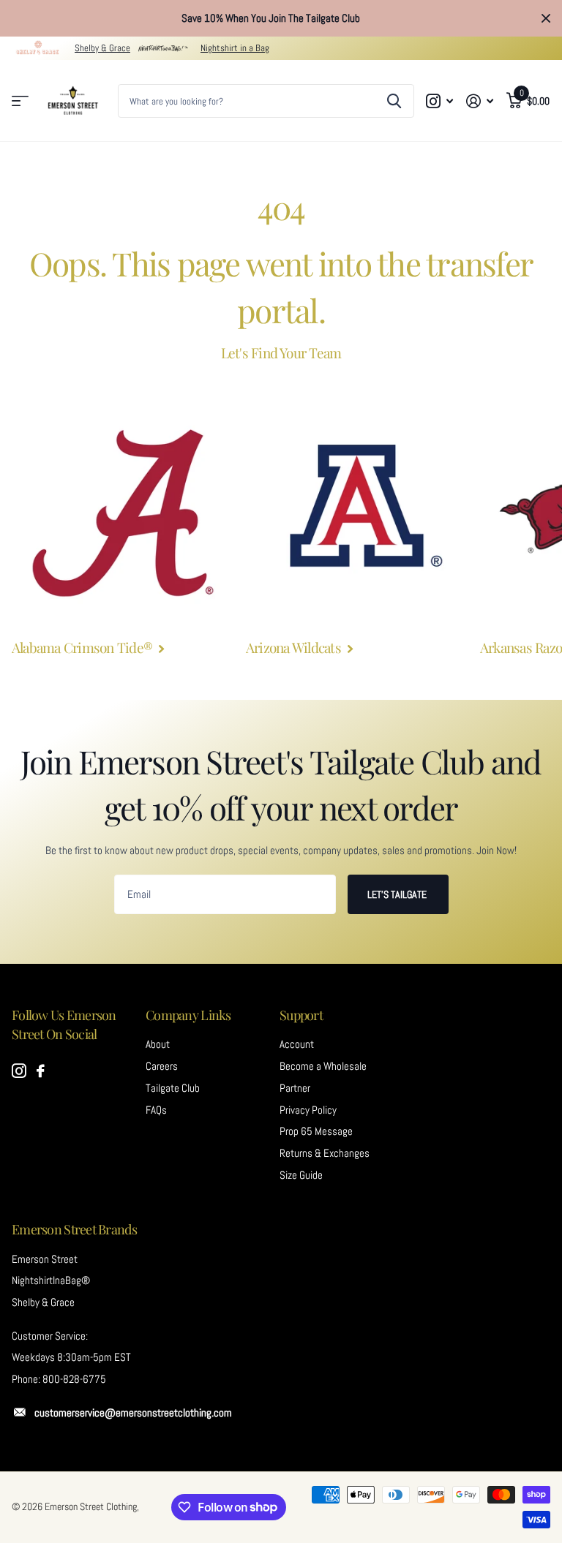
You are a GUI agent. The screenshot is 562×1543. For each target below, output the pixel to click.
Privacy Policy (308, 1110)
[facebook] (41, 1071)
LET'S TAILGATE (398, 894)
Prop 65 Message (316, 1131)
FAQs (156, 1110)
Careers (162, 1066)
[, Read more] (440, 101)
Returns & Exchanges (325, 1153)
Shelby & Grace (102, 48)
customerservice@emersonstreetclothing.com (133, 1413)
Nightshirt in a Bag (235, 48)
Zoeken (394, 101)
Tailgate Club (173, 1088)
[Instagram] (19, 1071)
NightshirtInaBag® (51, 1280)
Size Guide (301, 1175)
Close (546, 18)
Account (297, 1044)
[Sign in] (479, 101)
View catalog (20, 101)
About (158, 1044)
